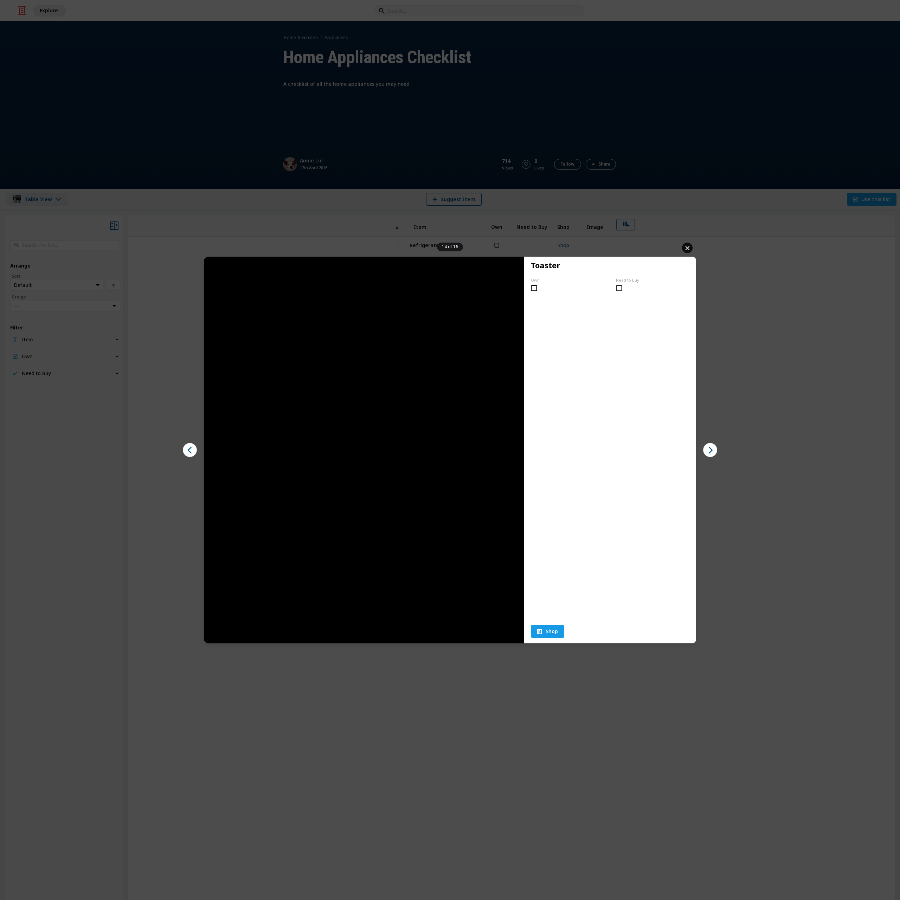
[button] (190, 450)
